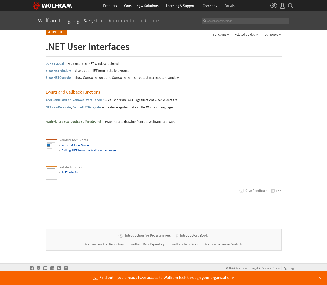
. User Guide (75, 145)
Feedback (256, 190)
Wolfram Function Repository (105, 244)
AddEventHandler (58, 100)
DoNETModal (55, 63)
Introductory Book (194, 235)
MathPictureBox (57, 121)
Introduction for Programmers (147, 235)
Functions (219, 34)
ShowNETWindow (58, 70)
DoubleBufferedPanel (85, 121)
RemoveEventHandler (88, 100)
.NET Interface (71, 172)
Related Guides (245, 34)
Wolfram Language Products (223, 244)
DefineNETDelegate (87, 107)
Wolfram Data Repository (148, 244)
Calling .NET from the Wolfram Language (89, 150)
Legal (254, 268)
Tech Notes (270, 34)
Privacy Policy (270, 268)
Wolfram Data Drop (185, 244)
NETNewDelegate (58, 107)
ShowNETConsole (58, 77)
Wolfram (241, 268)
